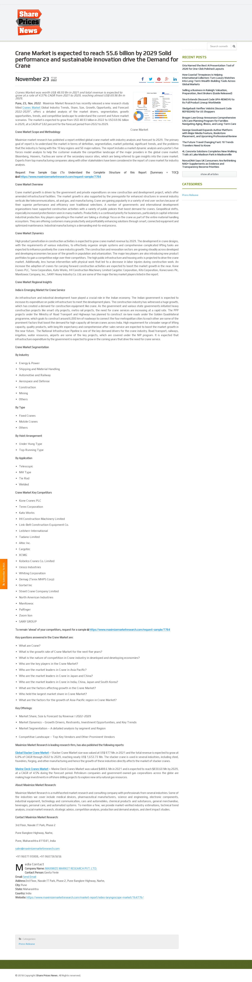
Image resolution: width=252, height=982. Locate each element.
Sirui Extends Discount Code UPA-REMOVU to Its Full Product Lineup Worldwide (208, 101)
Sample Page (228, 975)
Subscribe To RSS (3, 573)
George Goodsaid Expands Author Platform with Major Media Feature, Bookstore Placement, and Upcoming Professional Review (209, 133)
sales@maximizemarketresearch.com (37, 848)
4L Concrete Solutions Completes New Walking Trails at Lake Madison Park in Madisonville (209, 153)
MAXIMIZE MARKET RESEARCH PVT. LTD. (71, 868)
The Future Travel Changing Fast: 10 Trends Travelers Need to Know (208, 144)
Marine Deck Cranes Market (31, 768)
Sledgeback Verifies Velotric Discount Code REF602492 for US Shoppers (207, 110)
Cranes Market (31, 107)
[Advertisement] (169, 22)
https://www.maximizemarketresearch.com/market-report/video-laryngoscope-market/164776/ (85, 897)
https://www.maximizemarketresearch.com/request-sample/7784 (60, 176)
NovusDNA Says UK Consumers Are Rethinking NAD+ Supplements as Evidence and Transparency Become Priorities (209, 163)
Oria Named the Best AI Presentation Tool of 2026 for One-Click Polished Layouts (208, 67)
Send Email (29, 876)
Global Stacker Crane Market (32, 752)
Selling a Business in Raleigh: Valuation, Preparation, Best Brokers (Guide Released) (207, 92)
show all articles (210, 174)
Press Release (27, 943)
